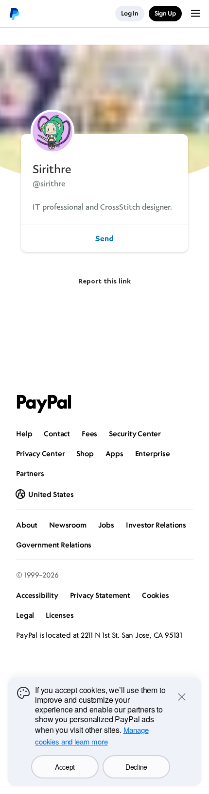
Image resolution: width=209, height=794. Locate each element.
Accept (65, 767)
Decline (136, 767)
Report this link (104, 281)
